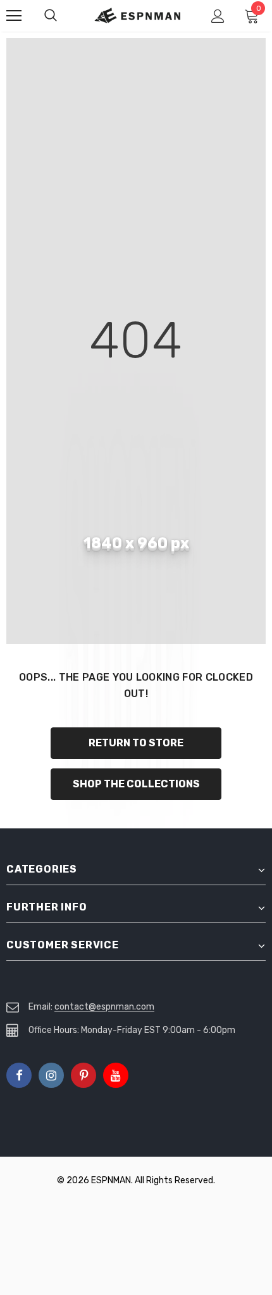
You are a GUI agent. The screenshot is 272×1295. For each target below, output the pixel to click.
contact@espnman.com (104, 1006)
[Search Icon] (63, 15)
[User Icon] (218, 16)
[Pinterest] (83, 1075)
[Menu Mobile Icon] (14, 15)
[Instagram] (51, 1075)
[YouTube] (115, 1075)
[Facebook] (19, 1075)
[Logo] (138, 15)
